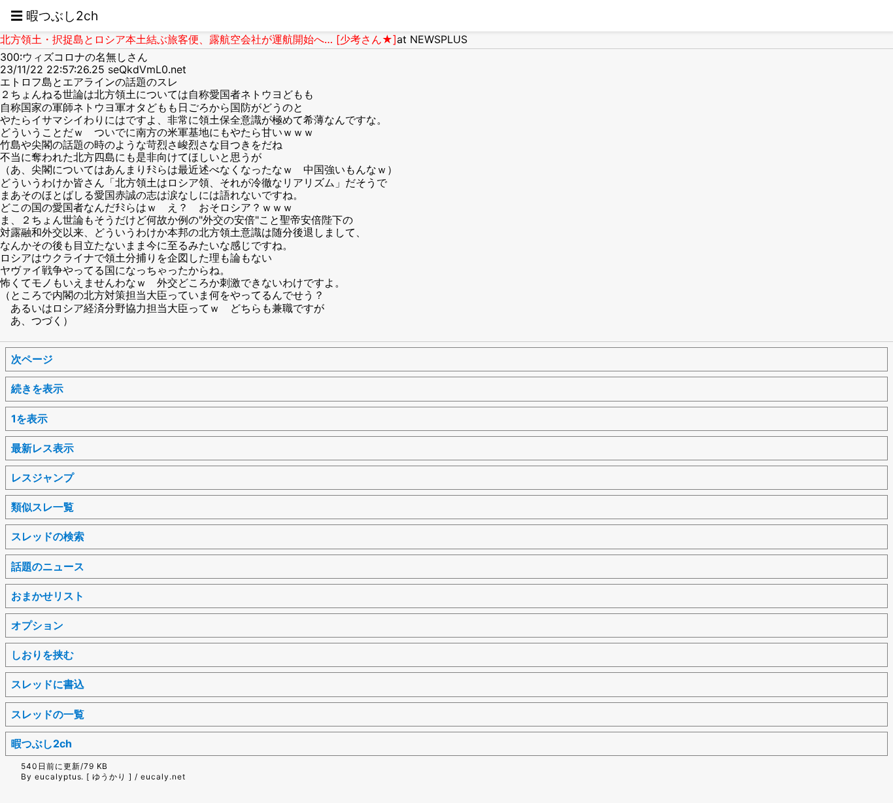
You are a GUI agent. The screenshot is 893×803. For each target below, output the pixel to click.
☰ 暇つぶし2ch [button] (54, 16)
